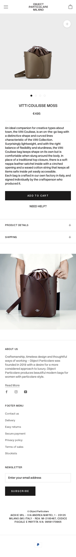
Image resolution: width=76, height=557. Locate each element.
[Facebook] (6, 392)
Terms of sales (14, 446)
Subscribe (20, 491)
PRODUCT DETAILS (16, 225)
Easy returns (13, 426)
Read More (12, 385)
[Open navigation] (6, 6)
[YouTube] (25, 392)
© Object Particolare (38, 511)
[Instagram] (16, 392)
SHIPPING (11, 237)
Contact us (12, 413)
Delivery (10, 420)
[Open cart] (70, 7)
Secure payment (15, 433)
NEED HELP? (38, 206)
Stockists (11, 453)
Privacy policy (14, 440)
